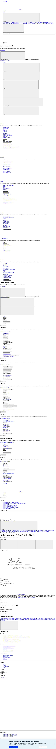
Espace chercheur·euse (6, 354)
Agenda (4, 444)
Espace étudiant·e (6, 410)
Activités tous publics (4, 238)
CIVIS (4, 347)
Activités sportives (6, 466)
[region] (28, 744)
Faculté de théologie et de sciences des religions (11, 22)
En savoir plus (2, 50)
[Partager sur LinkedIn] (44, 544)
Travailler (2, 212)
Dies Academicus (6, 446)
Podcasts (4, 450)
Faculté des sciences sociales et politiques (10, 505)
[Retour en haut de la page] (9, 625)
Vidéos (4, 449)
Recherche (2, 157)
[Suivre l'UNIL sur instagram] (11, 712)
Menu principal (3, 325)
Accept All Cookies (14, 746)
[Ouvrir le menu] (17, 310)
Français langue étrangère (7, 399)
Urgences (4, 667)
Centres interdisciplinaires (7, 375)
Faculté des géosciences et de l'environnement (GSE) (12, 640)
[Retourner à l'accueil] (4, 60)
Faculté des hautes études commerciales (19, 23)
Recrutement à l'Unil (6, 420)
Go (3, 43)
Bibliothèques (5, 465)
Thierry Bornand (32, 597)
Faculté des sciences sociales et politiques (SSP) (11, 638)
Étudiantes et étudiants (6, 647)
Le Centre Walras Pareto (21, 597)
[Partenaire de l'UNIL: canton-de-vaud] (10, 735)
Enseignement (5, 656)
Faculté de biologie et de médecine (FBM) (10, 641)
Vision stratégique (6, 333)
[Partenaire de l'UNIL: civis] (8, 736)
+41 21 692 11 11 (3, 677)
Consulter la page (5, 331)
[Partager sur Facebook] (9, 544)
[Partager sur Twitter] (26, 544)
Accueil (4, 316)
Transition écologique (6, 657)
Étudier (1, 181)
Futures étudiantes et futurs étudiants (9, 646)
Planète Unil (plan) (6, 666)
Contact (4, 664)
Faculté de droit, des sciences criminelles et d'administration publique (31, 22)
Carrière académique (6, 430)
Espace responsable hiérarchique (8, 356)
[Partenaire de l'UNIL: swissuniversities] (10, 734)
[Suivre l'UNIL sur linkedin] (11, 720)
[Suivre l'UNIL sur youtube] (11, 703)
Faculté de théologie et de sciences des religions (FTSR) (12, 635)
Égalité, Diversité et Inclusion (8, 655)
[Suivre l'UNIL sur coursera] (11, 729)
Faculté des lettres (46, 22)
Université (2, 123)
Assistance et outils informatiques (8, 473)
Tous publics (14, 520)
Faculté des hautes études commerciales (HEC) (11, 639)
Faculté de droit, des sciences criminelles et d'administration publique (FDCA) (16, 636)
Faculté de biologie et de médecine (48, 23)
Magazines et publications (7, 448)
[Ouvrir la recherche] (17, 302)
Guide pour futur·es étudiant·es (8, 409)
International (5, 346)
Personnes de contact (6, 376)
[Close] (54, 744)
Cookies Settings (42, 746)
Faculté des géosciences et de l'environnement (34, 23)
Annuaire (4, 665)
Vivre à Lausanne (6, 425)
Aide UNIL (5, 659)
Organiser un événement (7, 478)
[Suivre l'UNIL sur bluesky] (11, 695)
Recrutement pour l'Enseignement (8, 421)
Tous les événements (8, 520)
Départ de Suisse (5, 427)
